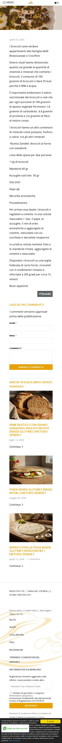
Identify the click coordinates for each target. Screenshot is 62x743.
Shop (12, 627)
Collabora (16, 634)
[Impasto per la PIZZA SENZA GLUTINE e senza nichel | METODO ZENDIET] (31, 542)
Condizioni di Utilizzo (29, 713)
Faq (11, 642)
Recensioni (16, 649)
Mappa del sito (16, 614)
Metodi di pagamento (27, 717)
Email (12, 335)
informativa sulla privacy (21, 695)
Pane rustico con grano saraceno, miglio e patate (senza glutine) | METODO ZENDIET (29, 430)
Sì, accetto (50, 721)
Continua (15, 446)
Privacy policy (15, 610)
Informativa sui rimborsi (25, 669)
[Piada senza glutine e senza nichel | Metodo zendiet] (31, 484)
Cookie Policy (30, 610)
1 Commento (33, 559)
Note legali (45, 610)
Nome (13, 323)
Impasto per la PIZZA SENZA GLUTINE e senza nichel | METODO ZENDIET (30, 551)
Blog (12, 619)
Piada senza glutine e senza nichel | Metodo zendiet (30, 491)
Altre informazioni (14, 740)
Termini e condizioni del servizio (24, 659)
